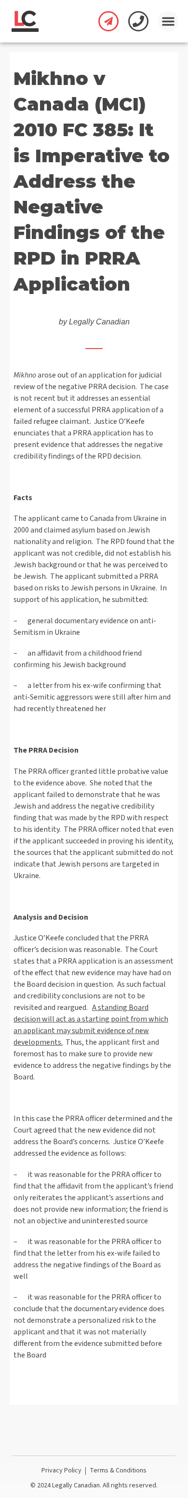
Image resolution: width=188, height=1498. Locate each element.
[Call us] (138, 21)
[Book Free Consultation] (108, 21)
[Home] (25, 21)
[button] (168, 21)
